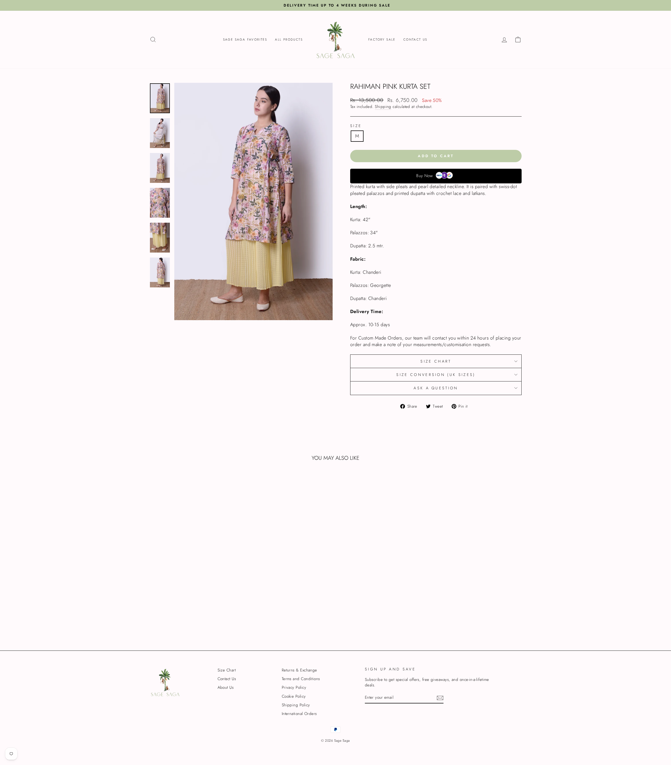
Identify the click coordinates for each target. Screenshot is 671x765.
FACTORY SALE (382, 39)
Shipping (383, 107)
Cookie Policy (294, 696)
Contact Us (415, 39)
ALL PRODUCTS (289, 39)
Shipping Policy (296, 705)
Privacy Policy (294, 687)
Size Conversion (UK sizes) (435, 374)
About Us (226, 687)
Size (356, 125)
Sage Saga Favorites (245, 39)
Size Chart (435, 361)
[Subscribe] (440, 698)
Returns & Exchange (299, 670)
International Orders (299, 714)
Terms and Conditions (301, 679)
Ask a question (436, 388)
